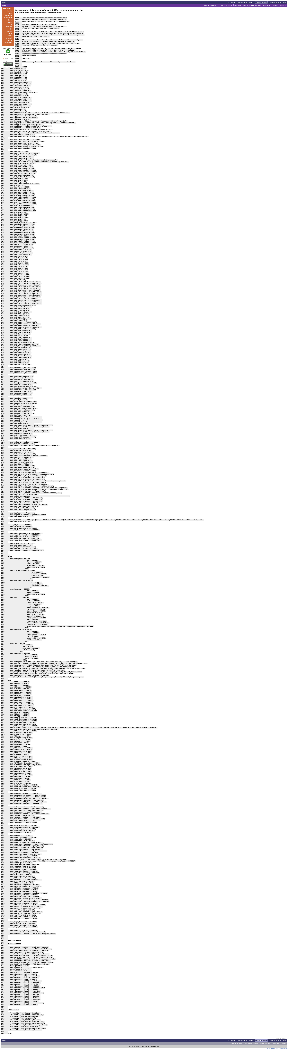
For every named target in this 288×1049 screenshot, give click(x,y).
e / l (285, 1043)
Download (9, 22)
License (10, 20)
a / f (281, 1043)
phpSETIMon (267, 5)
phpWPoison (257, 5)
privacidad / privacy (265, 1043)
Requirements (8, 18)
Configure (9, 27)
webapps (276, 1043)
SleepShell (283, 5)
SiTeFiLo (275, 5)
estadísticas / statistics (251, 1043)
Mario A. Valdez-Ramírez (152, 1046)
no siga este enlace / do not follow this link (277, 1048)
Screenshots (8, 15)
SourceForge (8, 42)
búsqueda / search (237, 1043)
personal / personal (275, 2)
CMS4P (214, 5)
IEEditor (221, 5)
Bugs (10, 33)
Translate (9, 31)
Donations (9, 40)
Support (10, 36)
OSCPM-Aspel (247, 5)
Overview (9, 11)
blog (284, 2)
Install (10, 24)
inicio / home (231, 2)
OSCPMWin (237, 5)
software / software (261, 2)
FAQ (11, 29)
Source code (8, 38)
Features (9, 13)
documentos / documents (245, 2)
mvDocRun (228, 5)
